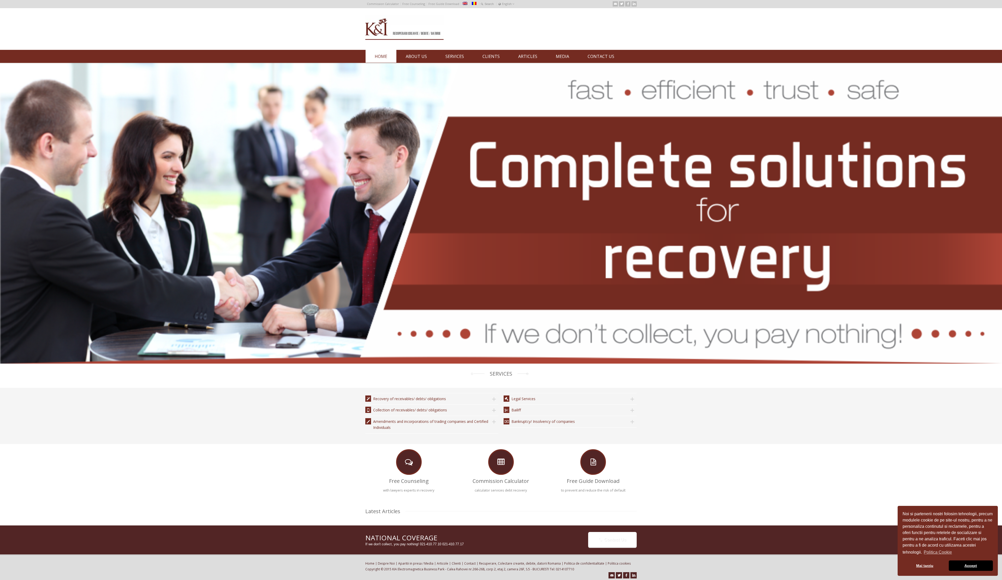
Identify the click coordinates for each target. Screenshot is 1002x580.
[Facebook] (627, 4)
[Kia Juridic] (404, 40)
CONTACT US (601, 56)
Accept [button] (970, 566)
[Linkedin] (634, 4)
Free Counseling (413, 4)
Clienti (456, 563)
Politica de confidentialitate (584, 563)
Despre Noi (386, 563)
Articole (442, 563)
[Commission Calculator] (500, 462)
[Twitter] (621, 4)
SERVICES (454, 56)
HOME (381, 56)
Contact (470, 563)
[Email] (615, 4)
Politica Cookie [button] (938, 552)
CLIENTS (491, 56)
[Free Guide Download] (593, 462)
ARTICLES (527, 56)
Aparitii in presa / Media (415, 563)
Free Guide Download (443, 4)
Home (369, 563)
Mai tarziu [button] (924, 566)
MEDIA (562, 56)
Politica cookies (619, 563)
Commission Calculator (383, 4)
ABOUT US (416, 56)
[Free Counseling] (408, 462)
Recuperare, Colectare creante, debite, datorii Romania (520, 563)
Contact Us (615, 539)
